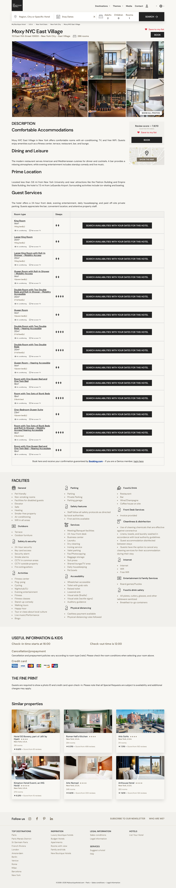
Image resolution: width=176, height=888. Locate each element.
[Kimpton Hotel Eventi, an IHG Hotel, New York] (36, 767)
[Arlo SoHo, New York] (140, 721)
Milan (14, 868)
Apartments (56, 842)
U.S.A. (31, 24)
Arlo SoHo (123, 736)
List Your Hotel (136, 835)
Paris (14, 835)
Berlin (14, 857)
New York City (55, 24)
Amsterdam (17, 853)
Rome (14, 864)
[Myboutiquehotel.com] (17, 6)
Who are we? (156, 818)
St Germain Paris (20, 842)
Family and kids (58, 849)
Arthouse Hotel (126, 783)
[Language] (161, 6)
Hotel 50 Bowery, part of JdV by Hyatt (30, 738)
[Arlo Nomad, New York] (88, 767)
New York (16, 875)
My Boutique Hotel (19, 24)
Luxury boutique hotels (62, 835)
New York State (41, 24)
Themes (117, 6)
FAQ (92, 854)
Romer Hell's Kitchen (77, 736)
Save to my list (156, 29)
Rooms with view (59, 846)
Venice (15, 860)
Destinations (101, 6)
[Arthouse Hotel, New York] (140, 767)
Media (129, 6)
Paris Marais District (21, 838)
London (15, 849)
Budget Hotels (57, 838)
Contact (139, 6)
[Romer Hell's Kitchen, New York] (88, 721)
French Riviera (19, 846)
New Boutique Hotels (61, 853)
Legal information (98, 838)
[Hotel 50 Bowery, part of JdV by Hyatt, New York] (36, 721)
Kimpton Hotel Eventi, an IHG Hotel (29, 784)
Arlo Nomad (72, 783)
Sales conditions (98, 835)
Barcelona (16, 871)
